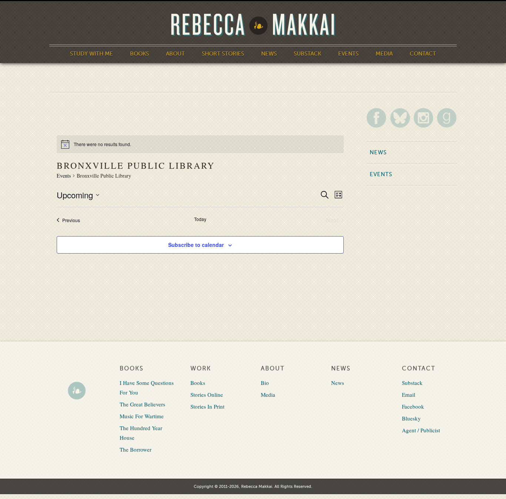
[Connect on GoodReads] (447, 118)
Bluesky (411, 418)
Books (139, 54)
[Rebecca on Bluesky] (400, 118)
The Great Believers (142, 404)
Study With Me (91, 54)
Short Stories (223, 54)
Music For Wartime (142, 416)
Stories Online (206, 394)
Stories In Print (207, 406)
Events (348, 54)
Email (408, 394)
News (269, 54)
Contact (423, 54)
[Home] (253, 25)
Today (200, 219)
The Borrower (136, 449)
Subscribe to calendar (196, 244)
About (175, 54)
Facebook (413, 406)
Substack (307, 54)
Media (384, 54)
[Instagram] (423, 118)
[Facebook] (376, 118)
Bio (265, 382)
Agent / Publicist (421, 430)
